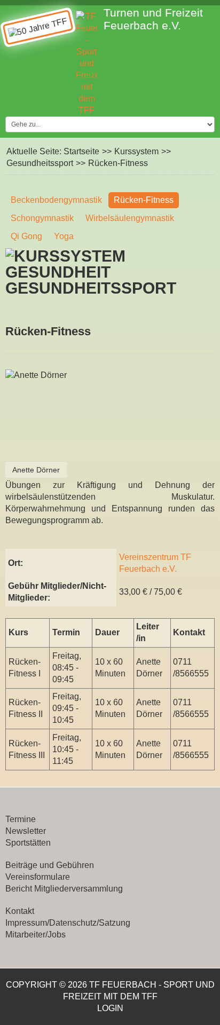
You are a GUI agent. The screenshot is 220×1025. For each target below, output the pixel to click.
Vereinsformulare (37, 876)
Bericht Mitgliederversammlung (64, 888)
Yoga (64, 236)
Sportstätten (28, 842)
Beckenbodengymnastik (56, 199)
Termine (20, 819)
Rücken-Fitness (144, 199)
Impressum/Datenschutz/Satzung (67, 922)
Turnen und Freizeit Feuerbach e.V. (153, 18)
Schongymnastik (42, 218)
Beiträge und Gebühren (49, 865)
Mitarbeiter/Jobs (35, 934)
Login (110, 1008)
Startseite (81, 151)
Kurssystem (136, 151)
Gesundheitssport (39, 163)
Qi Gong (26, 236)
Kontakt (19, 911)
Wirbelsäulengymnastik (129, 218)
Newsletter (25, 830)
